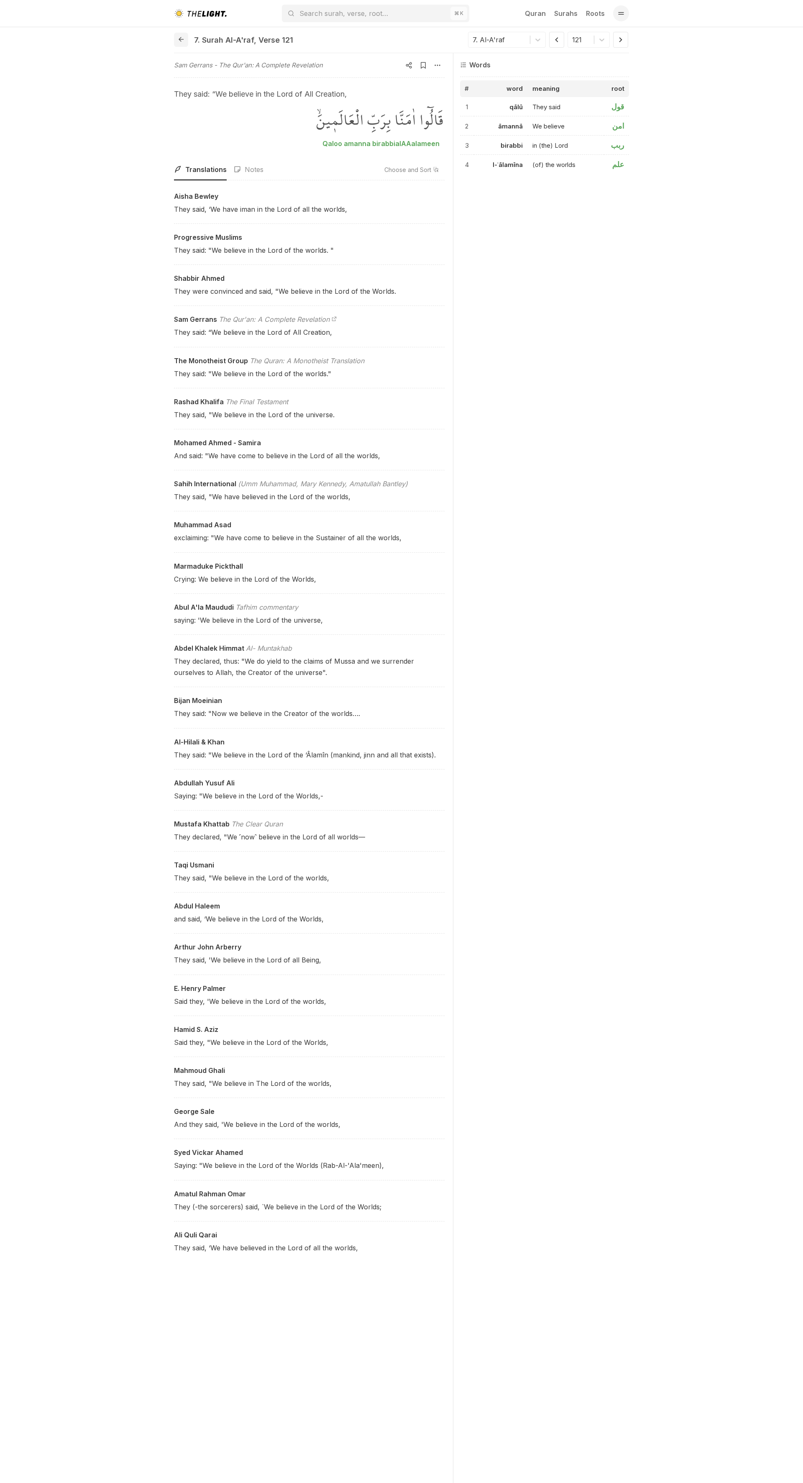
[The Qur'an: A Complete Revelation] (334, 319)
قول (617, 107)
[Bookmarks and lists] (423, 65)
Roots (595, 13)
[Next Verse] (620, 40)
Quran (535, 13)
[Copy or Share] (409, 65)
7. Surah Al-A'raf (224, 40)
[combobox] (474, 40)
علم (618, 164)
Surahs (566, 13)
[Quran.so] (200, 13)
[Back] (181, 40)
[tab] (200, 169)
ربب (617, 145)
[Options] (437, 65)
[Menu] (621, 13)
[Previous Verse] (556, 40)
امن (618, 126)
